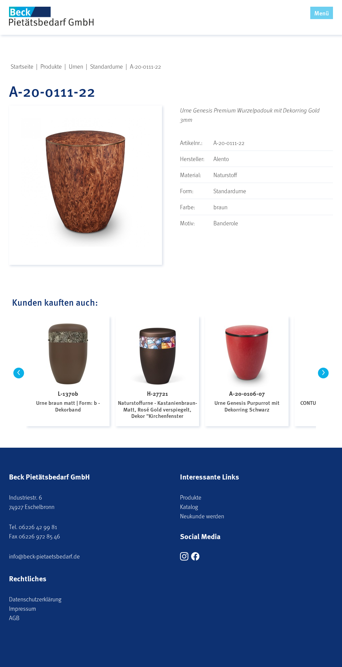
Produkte (190, 497)
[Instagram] (184, 558)
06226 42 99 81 (38, 527)
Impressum (22, 608)
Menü (321, 13)
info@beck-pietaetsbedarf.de (44, 556)
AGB (14, 618)
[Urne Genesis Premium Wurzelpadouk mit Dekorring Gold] (85, 194)
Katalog (189, 507)
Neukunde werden (202, 516)
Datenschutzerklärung (35, 599)
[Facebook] (195, 558)
